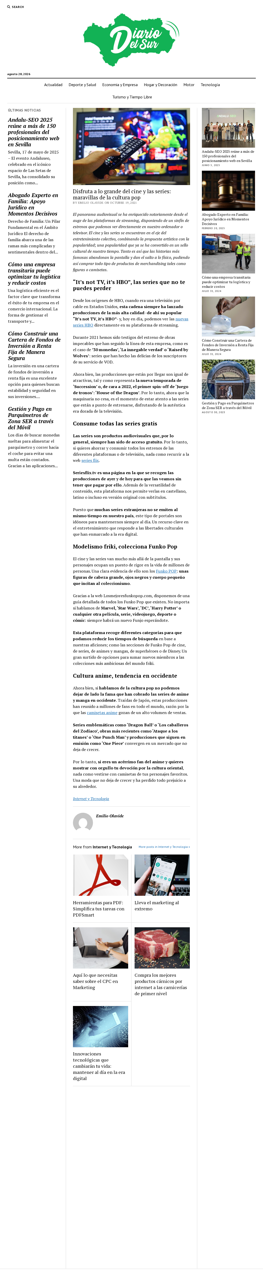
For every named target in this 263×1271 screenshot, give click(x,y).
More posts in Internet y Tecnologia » (164, 847)
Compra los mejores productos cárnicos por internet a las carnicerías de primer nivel (161, 984)
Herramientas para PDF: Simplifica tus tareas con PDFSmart (98, 908)
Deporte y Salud (82, 84)
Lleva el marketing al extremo (157, 905)
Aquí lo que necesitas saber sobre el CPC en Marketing (95, 981)
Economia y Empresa (120, 84)
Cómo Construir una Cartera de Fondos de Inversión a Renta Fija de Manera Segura (34, 345)
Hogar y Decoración (160, 84)
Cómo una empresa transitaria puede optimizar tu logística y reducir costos (34, 273)
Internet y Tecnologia (91, 798)
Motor (188, 84)
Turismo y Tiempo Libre (132, 96)
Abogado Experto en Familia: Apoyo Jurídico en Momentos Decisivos (33, 204)
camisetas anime (102, 712)
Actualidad (53, 84)
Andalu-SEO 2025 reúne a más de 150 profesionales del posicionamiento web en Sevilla (33, 132)
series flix (90, 460)
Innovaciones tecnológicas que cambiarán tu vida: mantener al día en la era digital (99, 1066)
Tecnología (210, 84)
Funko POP (166, 571)
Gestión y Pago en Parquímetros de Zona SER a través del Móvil (30, 418)
